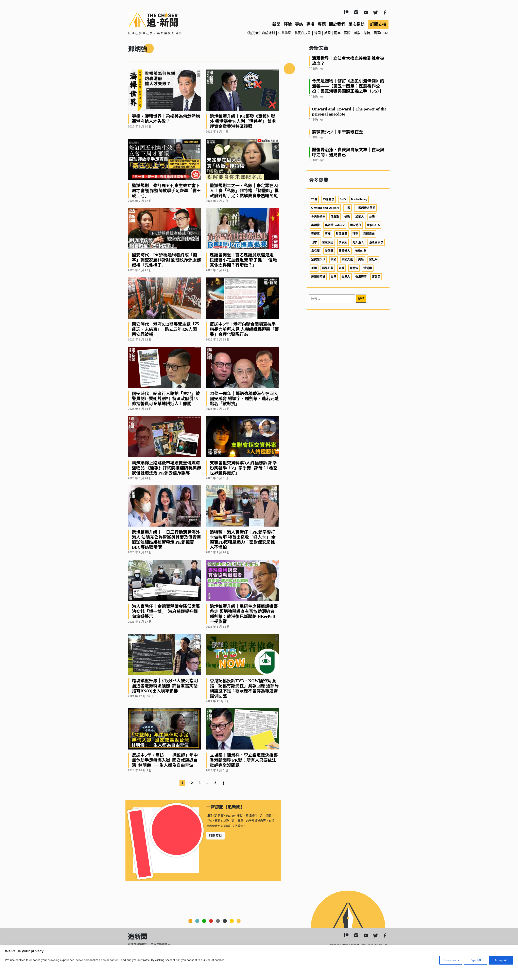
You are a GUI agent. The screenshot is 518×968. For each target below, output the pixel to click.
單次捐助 (356, 24)
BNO (343, 199)
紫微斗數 (361, 250)
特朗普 (329, 250)
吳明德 (315, 225)
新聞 (276, 24)
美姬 (361, 259)
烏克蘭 (315, 250)
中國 (347, 207)
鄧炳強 (354, 268)
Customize (449, 960)
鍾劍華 (367, 268)
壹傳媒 (315, 233)
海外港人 (358, 242)
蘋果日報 (327, 268)
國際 (347, 33)
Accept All (501, 960)
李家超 (343, 242)
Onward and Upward (325, 207)
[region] (259, 956)
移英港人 (344, 250)
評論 (288, 24)
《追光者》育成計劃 (260, 33)
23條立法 (328, 199)
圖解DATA (381, 33)
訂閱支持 (378, 24)
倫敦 (347, 216)
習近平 (373, 259)
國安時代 (355, 225)
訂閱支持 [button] (215, 835)
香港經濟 (361, 276)
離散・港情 (362, 33)
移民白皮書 (303, 33)
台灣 (372, 216)
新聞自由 (369, 233)
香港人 (346, 276)
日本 (314, 242)
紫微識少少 (318, 259)
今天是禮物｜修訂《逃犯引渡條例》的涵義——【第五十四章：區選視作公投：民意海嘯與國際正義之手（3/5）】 (348, 86)
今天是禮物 (318, 216)
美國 (333, 259)
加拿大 (359, 216)
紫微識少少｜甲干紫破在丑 (337, 132)
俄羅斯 (335, 216)
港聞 (317, 33)
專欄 (310, 24)
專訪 (299, 24)
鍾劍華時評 (318, 276)
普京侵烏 (327, 242)
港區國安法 (376, 242)
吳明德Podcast (335, 225)
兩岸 (337, 33)
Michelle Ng (359, 199)
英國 (327, 33)
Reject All (475, 960)
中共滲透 (284, 33)
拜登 (355, 233)
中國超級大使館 (365, 207)
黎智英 (376, 276)
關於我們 (337, 24)
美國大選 (347, 259)
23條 (314, 199)
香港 (333, 276)
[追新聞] (170, 19)
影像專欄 (341, 233)
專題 (322, 24)
